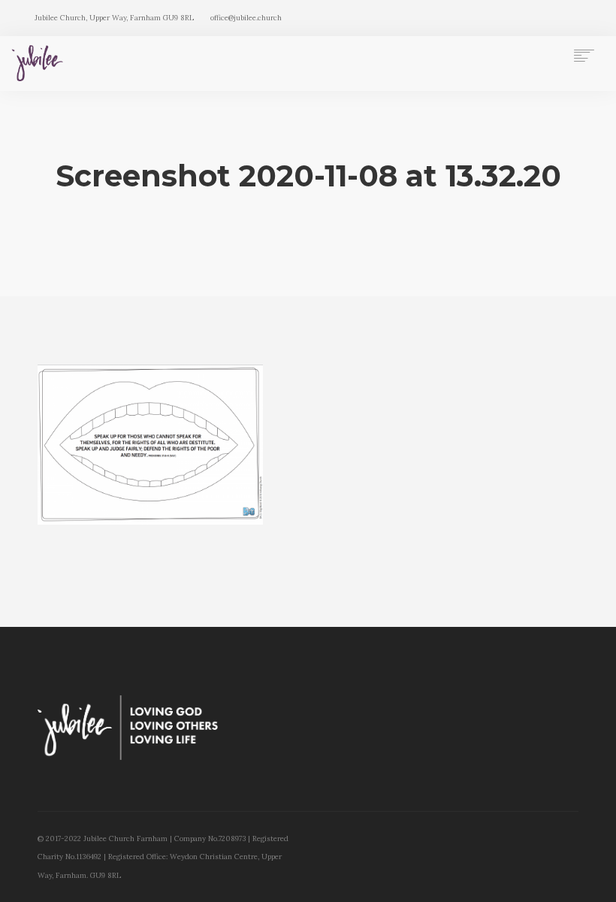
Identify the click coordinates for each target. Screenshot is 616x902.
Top (580, 866)
